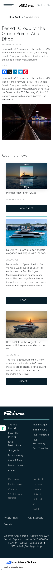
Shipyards (13, 451)
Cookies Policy (35, 518)
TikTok (36, 509)
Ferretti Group (13, 536)
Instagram (38, 484)
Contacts (13, 471)
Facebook (38, 479)
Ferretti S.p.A (11, 539)
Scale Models (40, 430)
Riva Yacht (14, 17)
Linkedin (37, 494)
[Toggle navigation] (8, 5)
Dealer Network (16, 466)
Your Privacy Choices (23, 562)
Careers (12, 489)
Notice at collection (13, 567)
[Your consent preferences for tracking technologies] (3, 428)
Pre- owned (14, 479)
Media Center (15, 484)
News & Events (31, 17)
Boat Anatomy (15, 456)
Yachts (41, 5)
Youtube (37, 489)
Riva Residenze (41, 435)
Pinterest (37, 499)
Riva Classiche (40, 448)
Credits (8, 525)
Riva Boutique (40, 425)
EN (48, 5)
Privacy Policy (11, 518)
